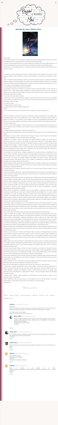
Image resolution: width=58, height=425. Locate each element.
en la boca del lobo (26, 295)
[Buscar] (56, 3)
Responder (11, 328)
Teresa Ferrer (13, 332)
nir (47, 295)
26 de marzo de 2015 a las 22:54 (22, 353)
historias (42, 295)
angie (17, 295)
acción (6, 295)
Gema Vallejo (17, 316)
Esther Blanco (13, 342)
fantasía (35, 295)
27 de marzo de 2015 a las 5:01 (21, 365)
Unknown (12, 353)
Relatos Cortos (8, 298)
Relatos (53, 295)
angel (12, 295)
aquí (25, 67)
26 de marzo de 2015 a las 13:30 (28, 316)
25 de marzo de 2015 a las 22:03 (24, 342)
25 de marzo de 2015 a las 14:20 (22, 304)
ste (10, 67)
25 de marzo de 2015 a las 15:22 (24, 331)
